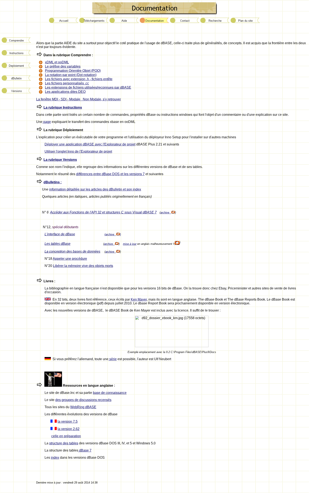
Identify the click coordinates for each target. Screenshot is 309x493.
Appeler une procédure (70, 258)
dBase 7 (84, 450)
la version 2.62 (68, 429)
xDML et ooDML (57, 62)
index (55, 457)
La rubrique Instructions (63, 107)
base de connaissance (110, 392)
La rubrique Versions (60, 159)
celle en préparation (66, 436)
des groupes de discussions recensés (83, 400)
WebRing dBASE (83, 407)
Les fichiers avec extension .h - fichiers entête (78, 79)
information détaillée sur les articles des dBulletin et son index (95, 189)
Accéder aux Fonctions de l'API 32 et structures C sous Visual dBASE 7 (103, 212)
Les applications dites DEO (65, 91)
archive (165, 212)
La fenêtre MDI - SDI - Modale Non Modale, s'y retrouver (78, 99)
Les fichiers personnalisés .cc (67, 83)
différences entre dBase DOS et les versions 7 (110, 174)
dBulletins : (53, 182)
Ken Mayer (139, 299)
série (112, 359)
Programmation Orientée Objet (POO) (73, 70)
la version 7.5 (68, 421)
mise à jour (129, 243)
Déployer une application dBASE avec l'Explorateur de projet (90, 144)
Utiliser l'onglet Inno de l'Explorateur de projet (78, 151)
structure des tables (63, 443)
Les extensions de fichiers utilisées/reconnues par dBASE (88, 87)
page (46, 122)
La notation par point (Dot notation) (70, 75)
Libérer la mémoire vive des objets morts (83, 266)
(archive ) (112, 234)
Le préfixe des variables (63, 66)
